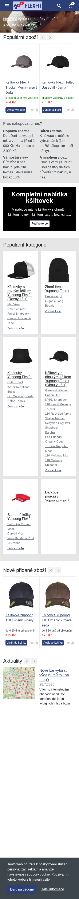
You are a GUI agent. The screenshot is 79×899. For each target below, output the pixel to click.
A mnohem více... (53, 157)
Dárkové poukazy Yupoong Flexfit (57, 496)
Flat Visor (13, 304)
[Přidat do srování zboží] (36, 110)
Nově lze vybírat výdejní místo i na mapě (54, 675)
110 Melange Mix (56, 455)
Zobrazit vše (15, 328)
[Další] (50, 37)
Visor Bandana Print (20, 538)
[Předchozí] (43, 37)
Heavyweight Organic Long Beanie (54, 301)
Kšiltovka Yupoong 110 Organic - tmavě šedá (57, 620)
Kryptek (50, 432)
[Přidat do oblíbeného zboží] (32, 110)
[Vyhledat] (58, 5)
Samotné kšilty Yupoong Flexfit (19, 517)
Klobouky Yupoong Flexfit (19, 375)
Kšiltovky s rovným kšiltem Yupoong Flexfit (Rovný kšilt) (19, 293)
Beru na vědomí (22, 889)
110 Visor (13, 542)
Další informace (52, 889)
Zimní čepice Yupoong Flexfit (57, 289)
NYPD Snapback (56, 399)
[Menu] (7, 6)
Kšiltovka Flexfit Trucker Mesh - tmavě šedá (21, 87)
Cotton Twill (15, 382)
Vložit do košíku (16, 642)
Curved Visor (16, 533)
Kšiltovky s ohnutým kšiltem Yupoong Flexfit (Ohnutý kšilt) (58, 379)
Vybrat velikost (16, 109)
